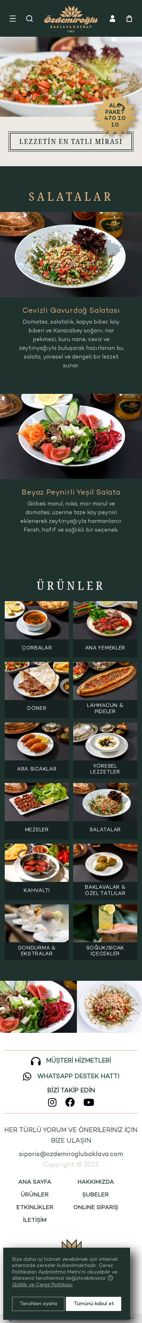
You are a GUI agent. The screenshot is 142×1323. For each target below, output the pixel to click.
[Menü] (12, 18)
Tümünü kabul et (94, 1304)
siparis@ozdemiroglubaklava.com (71, 1154)
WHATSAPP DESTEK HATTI (78, 1076)
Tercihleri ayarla (38, 1304)
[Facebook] (70, 1102)
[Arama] (29, 18)
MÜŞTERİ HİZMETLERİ (78, 1061)
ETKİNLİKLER (35, 1208)
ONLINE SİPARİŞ (95, 1208)
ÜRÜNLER (35, 1195)
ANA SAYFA (34, 1182)
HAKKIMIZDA (96, 1182)
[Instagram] (52, 1102)
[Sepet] (129, 18)
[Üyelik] (112, 18)
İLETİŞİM (35, 1221)
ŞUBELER (95, 1195)
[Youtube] (88, 1102)
